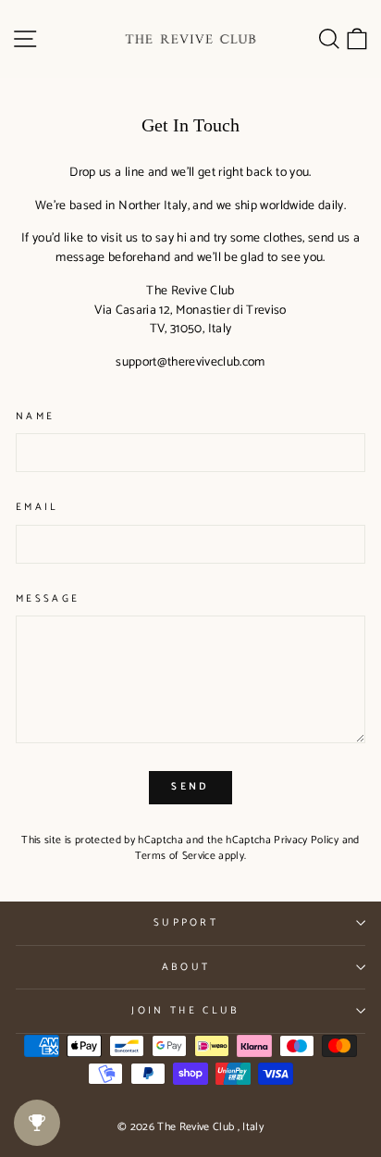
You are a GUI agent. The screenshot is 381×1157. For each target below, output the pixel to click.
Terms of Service (175, 856)
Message (48, 599)
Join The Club (185, 1010)
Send (190, 786)
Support (186, 922)
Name (35, 417)
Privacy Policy (306, 840)
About (186, 967)
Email (37, 508)
